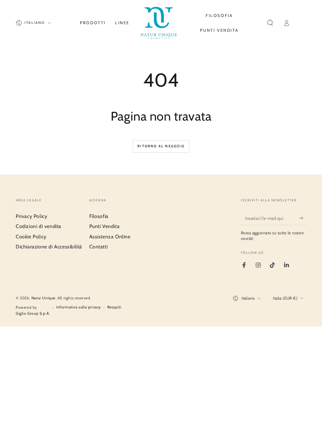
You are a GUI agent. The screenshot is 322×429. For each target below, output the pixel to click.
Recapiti (114, 307)
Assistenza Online (109, 237)
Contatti (98, 247)
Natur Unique (43, 298)
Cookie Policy (31, 237)
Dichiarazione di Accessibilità (49, 247)
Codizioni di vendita (38, 226)
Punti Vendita (104, 226)
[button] (270, 23)
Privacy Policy (31, 216)
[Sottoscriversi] (302, 218)
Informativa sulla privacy (78, 307)
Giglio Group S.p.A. (33, 313)
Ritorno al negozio (161, 146)
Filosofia (98, 216)
